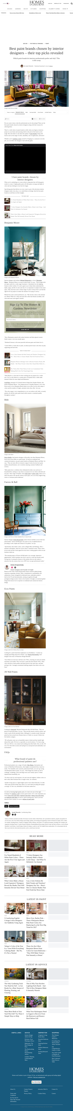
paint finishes (33, 133)
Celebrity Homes (54, 8)
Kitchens (34, 8)
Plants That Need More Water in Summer (55, 12)
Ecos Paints (40, 112)
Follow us (35, 118)
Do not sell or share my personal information (15, 1099)
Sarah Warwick (29, 66)
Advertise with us (43, 1089)
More (65, 8)
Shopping (43, 8)
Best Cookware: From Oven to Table (56, 1060)
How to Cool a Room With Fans (17, 12)
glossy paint (35, 473)
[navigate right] (68, 112)
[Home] (5, 9)
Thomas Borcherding (33, 654)
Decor (26, 8)
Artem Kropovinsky (18, 539)
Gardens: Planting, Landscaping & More (29, 1058)
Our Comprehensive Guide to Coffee (56, 1048)
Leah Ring (7, 382)
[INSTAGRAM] (12, 567)
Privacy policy (28, 1093)
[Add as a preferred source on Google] (36, 1082)
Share (8, 118)
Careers (54, 1093)
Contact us (55, 1089)
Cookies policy (42, 1093)
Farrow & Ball (33, 112)
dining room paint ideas (37, 795)
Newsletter (43, 118)
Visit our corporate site (39, 1077)
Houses (9, 8)
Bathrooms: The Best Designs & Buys (29, 1045)
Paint (47, 43)
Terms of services (20, 323)
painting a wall (15, 793)
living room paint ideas (14, 795)
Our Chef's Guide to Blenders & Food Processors (56, 1054)
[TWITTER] (13, 815)
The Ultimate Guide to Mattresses (55, 1036)
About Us (12, 1089)
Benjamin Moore (20, 112)
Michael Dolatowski (25, 280)
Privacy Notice (39, 323)
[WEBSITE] (15, 567)
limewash (13, 729)
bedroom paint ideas (25, 795)
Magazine (66, 3)
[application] (25, 158)
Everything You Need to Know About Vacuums (56, 1042)
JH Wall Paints (48, 112)
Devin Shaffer (8, 457)
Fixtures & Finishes (36, 43)
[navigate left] (5, 112)
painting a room (17, 139)
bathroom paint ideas (12, 797)
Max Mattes (30, 765)
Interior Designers (14, 806)
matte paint (28, 473)
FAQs (54, 112)
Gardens (18, 8)
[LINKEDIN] (15, 815)
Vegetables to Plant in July (35, 12)
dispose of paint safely (28, 799)
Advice (51, 66)
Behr (27, 112)
